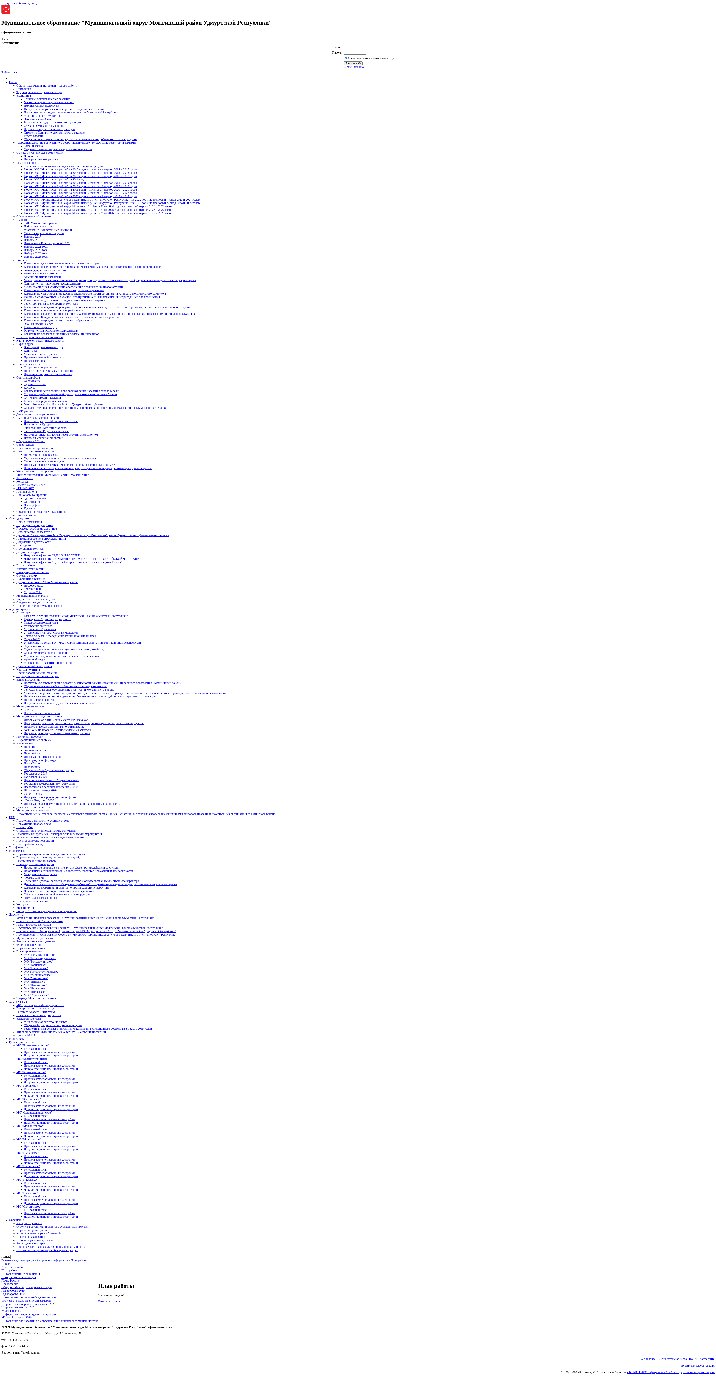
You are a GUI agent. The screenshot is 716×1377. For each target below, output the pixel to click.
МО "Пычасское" (35, 991)
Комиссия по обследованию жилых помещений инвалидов (61, 333)
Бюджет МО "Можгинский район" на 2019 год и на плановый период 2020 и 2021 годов (80, 189)
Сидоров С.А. (33, 592)
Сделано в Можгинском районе (44, 125)
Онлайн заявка (33, 145)
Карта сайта (707, 1358)
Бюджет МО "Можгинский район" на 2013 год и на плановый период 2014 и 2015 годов (80, 169)
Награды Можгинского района (36, 998)
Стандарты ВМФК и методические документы (46, 830)
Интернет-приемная (29, 1223)
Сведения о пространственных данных (41, 511)
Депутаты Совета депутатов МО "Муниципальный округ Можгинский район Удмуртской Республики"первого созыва (92, 535)
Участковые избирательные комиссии (48, 229)
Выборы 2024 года (36, 253)
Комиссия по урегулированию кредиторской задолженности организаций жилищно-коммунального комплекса (95, 293)
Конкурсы (30, 350)
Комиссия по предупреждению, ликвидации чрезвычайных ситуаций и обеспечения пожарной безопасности (94, 266)
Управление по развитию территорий (48, 662)
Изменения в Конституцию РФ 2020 (47, 243)
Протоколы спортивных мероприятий (48, 374)
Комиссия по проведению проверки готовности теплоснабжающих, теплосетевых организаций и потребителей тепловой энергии (107, 307)
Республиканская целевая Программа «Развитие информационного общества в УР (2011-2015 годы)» (88, 1028)
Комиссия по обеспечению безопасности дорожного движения (64, 290)
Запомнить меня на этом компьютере (371, 58)
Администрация (19, 609)
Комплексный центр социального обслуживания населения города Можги (71, 390)
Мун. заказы (17, 1038)
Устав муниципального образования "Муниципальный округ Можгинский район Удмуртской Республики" (85, 917)
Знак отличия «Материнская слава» (46, 427)
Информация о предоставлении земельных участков (57, 733)
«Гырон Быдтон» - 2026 (31, 484)
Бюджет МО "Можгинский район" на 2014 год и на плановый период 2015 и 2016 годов (80, 172)
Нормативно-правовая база (41, 454)
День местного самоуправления (36, 414)
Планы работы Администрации (36, 672)
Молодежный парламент (32, 595)
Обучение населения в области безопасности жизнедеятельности (65, 686)
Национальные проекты (31, 495)
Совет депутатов (19, 518)
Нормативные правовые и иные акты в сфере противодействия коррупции (72, 867)
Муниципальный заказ (30, 706)
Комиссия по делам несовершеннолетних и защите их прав (61, 263)
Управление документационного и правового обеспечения (61, 656)
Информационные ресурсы (41, 159)
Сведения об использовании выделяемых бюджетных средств (63, 166)
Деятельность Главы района (34, 666)
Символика (23, 88)
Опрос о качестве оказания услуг (45, 461)
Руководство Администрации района (47, 619)
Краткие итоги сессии (30, 568)
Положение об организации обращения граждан (47, 1250)
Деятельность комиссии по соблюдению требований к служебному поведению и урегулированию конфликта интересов (100, 884)
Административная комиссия (42, 276)
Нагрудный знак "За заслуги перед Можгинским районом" (61, 434)
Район (13, 82)
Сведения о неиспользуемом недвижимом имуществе (58, 149)
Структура (23, 612)
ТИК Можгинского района (41, 223)
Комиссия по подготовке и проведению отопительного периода (65, 300)
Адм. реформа (18, 1001)
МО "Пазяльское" (35, 988)
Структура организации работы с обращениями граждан (52, 1226)
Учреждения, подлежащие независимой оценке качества (60, 458)
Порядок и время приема (32, 1230)
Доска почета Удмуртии (39, 424)
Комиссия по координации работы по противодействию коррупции (67, 887)
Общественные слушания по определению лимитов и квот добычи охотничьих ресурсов (80, 139)
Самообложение (26, 515)
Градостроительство (29, 951)
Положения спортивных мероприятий (48, 370)
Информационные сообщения (43, 756)
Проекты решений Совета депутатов (39, 921)
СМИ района (24, 411)
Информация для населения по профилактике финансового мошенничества (72, 803)
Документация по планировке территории (51, 1055)
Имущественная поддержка (41, 105)
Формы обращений (28, 944)
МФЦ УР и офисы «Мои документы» (40, 1005)
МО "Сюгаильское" (36, 995)
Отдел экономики (35, 646)
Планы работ (24, 827)
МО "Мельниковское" (38, 974)
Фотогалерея (24, 478)
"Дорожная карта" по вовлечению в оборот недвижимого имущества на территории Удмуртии (76, 142)
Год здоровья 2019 (35, 773)
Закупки (29, 709)
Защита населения (28, 679)
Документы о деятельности (33, 542)
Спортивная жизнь (28, 364)
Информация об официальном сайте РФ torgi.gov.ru (56, 719)
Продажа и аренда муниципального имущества (54, 726)
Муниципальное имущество (42, 115)
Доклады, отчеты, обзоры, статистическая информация (59, 891)
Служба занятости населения (42, 397)
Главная (6, 1260)
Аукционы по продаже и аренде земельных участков (57, 729)
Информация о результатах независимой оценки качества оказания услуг (70, 464)
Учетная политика (28, 669)
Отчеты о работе (26, 575)
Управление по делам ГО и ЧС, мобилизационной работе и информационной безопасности (82, 642)
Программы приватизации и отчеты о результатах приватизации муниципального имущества (84, 723)
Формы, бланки (34, 877)
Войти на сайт (10, 72)
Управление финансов (38, 625)
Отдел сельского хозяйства (41, 622)
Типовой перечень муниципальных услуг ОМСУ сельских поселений (61, 1032)
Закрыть (6, 39)
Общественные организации (34, 448)
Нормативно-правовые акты (42, 713)
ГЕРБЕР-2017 (25, 488)
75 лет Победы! (33, 793)
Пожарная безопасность (39, 699)
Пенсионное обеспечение (32, 901)
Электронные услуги (29, 1018)
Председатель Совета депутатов (36, 528)
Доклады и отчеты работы (33, 807)
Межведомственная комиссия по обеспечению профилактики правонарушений (74, 286)
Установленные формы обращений (38, 1233)
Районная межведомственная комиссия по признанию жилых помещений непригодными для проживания (92, 297)
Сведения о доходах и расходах (36, 602)
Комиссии (22, 260)
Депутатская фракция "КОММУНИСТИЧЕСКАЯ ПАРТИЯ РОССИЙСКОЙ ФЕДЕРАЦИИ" (83, 558)
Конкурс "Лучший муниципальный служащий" (46, 911)
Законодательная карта (30, 1243)
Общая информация (29, 521)
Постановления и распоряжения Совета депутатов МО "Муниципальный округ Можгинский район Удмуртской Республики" (97, 934)
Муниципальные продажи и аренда (39, 716)
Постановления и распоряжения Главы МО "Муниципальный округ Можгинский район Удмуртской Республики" (89, 927)
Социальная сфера (28, 377)
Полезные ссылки (35, 360)
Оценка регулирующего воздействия (39, 152)
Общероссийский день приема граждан (49, 770)
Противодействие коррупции (35, 840)
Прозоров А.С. (33, 585)
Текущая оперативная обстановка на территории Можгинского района (69, 689)
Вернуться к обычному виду (19, 3)
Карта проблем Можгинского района (40, 340)
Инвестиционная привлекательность (39, 337)
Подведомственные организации (37, 676)
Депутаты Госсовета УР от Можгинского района (47, 582)
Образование (32, 380)
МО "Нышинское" (35, 985)
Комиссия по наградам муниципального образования (58, 320)
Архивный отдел (34, 659)
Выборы (21, 219)
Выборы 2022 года (36, 250)
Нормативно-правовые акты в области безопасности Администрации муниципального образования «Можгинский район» (102, 682)
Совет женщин (25, 444)
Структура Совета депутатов (34, 525)
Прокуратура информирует (41, 760)
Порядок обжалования (30, 948)
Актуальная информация (52, 1260)
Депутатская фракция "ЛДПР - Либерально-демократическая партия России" (73, 562)
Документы (31, 156)
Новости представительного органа (39, 605)
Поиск (693, 1358)
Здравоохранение (35, 384)
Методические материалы (40, 354)
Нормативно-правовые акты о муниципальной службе (51, 854)
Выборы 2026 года (36, 256)
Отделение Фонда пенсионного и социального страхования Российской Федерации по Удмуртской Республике (95, 407)
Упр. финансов (18, 847)
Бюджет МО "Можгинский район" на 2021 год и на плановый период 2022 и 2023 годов (80, 196)
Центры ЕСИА (26, 1035)
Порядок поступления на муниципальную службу (48, 857)
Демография (32, 505)
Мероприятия (25, 907)
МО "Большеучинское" (38, 961)
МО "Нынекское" (35, 981)
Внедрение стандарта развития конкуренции (52, 122)
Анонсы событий (35, 750)
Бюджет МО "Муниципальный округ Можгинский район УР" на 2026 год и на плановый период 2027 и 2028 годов (98, 213)
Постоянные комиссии (30, 548)
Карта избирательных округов (35, 599)
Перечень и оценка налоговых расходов (49, 129)
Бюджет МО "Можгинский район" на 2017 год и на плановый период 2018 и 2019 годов (80, 182)
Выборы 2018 (32, 239)
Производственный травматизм (44, 357)
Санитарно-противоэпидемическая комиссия (52, 283)
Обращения (16, 1219)
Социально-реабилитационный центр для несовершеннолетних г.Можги (70, 394)
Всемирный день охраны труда (43, 347)
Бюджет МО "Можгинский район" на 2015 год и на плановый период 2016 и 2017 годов (80, 176)
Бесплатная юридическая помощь (45, 401)
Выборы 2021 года (36, 246)
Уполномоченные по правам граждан (40, 471)
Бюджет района (26, 162)
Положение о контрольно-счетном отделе (42, 820)
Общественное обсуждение (33, 216)
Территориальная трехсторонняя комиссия (51, 303)
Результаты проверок (29, 736)
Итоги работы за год (29, 844)
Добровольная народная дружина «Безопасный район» (59, 703)
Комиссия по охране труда (40, 327)
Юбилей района (26, 491)
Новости (29, 746)
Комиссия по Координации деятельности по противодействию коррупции (71, 317)
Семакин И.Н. (33, 589)
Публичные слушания (30, 578)
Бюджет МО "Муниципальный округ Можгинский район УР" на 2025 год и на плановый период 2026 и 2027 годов (98, 209)
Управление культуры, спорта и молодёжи (51, 632)
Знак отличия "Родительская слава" (46, 431)
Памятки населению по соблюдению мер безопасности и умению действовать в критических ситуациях (90, 696)
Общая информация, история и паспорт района (46, 85)
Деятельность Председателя (34, 531)
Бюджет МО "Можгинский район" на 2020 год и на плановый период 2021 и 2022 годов (80, 192)
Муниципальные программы (34, 938)
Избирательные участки (39, 226)
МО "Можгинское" (36, 978)
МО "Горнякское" (35, 964)
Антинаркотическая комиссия (43, 273)
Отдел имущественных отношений (46, 652)
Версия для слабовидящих (698, 1365)
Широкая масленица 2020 (40, 790)
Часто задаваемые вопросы (41, 897)
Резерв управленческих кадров (36, 860)
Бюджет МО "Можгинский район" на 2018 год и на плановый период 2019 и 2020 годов (80, 186)
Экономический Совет (38, 119)
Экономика (23, 95)
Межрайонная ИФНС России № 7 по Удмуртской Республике (63, 404)
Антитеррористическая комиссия (45, 270)
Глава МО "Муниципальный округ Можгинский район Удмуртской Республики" (76, 615)
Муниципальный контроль (33, 810)
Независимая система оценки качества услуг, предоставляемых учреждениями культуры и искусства (88, 468)
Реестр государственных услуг (35, 1011)
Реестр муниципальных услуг (35, 1008)
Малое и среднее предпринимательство (49, 102)
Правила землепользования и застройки (49, 1052)
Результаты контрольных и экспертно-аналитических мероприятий (59, 834)
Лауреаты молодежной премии (43, 437)
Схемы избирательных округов (44, 233)
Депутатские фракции (30, 552)
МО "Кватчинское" (36, 968)
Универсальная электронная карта (45, 1021)
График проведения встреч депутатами (41, 538)
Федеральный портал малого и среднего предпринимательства (64, 109)
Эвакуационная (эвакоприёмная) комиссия (51, 330)
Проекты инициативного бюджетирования (51, 780)
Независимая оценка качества (35, 451)
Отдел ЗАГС (32, 639)
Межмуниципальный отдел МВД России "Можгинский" (52, 474)
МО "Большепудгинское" (40, 958)
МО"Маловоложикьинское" (41, 971)
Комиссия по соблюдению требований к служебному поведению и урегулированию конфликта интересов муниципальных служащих (109, 313)
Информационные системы (33, 740)
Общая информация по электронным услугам (53, 1025)
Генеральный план (36, 1048)
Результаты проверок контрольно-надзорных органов (50, 837)
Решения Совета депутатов (33, 924)
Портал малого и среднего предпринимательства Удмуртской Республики (71, 112)
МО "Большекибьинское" (40, 954)
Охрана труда (25, 344)
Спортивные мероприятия (40, 367)
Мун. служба (17, 850)
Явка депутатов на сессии (32, 572)
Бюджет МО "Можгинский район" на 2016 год (54, 179)
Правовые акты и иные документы (38, 1015)
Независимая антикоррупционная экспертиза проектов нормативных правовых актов (79, 870)
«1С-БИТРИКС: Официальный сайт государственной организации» (671, 1372)
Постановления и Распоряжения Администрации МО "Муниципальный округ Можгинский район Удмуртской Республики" (96, 931)
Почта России (33, 763)
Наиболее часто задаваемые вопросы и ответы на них (50, 1246)
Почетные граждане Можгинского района (51, 421)
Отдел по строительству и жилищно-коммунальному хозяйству (64, 649)
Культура (29, 387)
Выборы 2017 (32, 236)
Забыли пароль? (354, 66)
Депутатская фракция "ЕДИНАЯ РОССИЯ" (52, 555)
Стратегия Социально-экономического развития (54, 132)
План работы (32, 753)
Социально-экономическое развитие (47, 99)
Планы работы (25, 565)
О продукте (648, 1358)
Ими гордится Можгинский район (38, 417)
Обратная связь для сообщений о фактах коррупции (57, 894)
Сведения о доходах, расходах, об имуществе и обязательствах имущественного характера (81, 881)
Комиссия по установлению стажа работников (53, 310)
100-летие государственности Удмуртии (49, 783)
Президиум (23, 545)
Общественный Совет (30, 441)
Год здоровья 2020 (35, 776)
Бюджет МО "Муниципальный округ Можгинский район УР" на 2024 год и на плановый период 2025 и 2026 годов (98, 206)
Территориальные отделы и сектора (39, 92)
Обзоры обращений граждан (34, 1240)
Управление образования (40, 629)
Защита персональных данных (35, 941)
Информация (24, 743)
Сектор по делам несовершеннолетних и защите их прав (60, 636)
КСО (12, 817)
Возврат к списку (109, 1301)
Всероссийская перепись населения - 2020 (51, 787)
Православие (32, 766)
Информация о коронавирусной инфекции (51, 797)
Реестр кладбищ (34, 135)
